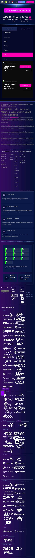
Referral (11, 159)
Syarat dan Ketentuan (3, 163)
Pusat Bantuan (4, 167)
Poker (20, 19)
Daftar (30, 2)
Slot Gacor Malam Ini (3, 155)
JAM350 (14, 125)
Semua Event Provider (25, 29)
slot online (10, 119)
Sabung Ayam (26, 20)
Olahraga (10, 19)
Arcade (17, 19)
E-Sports (23, 20)
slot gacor (9, 125)
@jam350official (23, 162)
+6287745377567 (23, 156)
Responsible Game (4, 159)
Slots (5, 54)
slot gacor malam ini (14, 117)
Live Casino (6, 50)
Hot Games (16, 155)
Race (4, 19)
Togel (6, 19)
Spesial (5, 41)
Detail (27, 70)
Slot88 (24, 137)
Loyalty (11, 157)
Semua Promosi (10, 29)
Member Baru (7, 37)
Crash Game (13, 20)
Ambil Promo (25, 67)
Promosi (30, 19)
